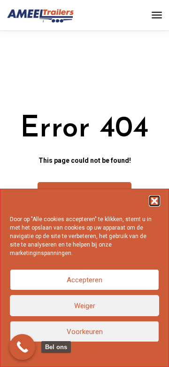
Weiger (84, 306)
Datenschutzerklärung (106, 353)
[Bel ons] (22, 347)
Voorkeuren (85, 331)
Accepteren (84, 280)
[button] (154, 201)
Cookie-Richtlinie (51, 353)
